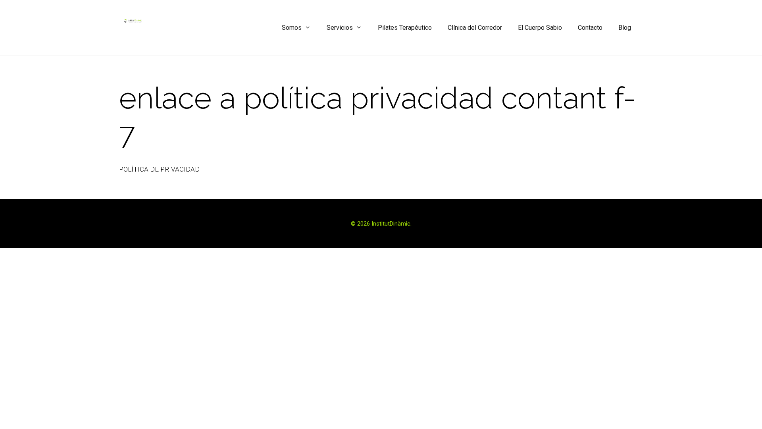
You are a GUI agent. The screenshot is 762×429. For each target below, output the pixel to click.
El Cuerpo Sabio (540, 27)
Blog (624, 27)
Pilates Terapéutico (405, 27)
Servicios (340, 27)
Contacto (590, 27)
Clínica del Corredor (475, 27)
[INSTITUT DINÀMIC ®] (133, 20)
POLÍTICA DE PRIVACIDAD (159, 169)
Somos (292, 27)
